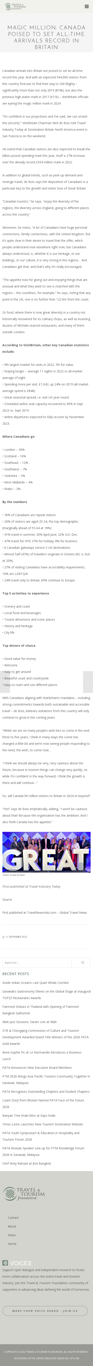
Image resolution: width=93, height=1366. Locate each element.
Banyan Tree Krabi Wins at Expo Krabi (28, 1115)
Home (12, 1244)
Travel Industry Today (44, 886)
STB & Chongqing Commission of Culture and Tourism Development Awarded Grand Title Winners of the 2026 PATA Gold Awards (45, 1037)
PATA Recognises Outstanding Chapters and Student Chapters (46, 1091)
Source (7, 899)
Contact (13, 1218)
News (12, 1235)
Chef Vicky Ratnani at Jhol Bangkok (26, 1163)
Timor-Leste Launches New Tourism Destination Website (42, 1124)
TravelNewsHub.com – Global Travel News (56, 912)
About (12, 1226)
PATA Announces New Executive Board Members (37, 1067)
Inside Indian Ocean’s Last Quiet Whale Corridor (35, 983)
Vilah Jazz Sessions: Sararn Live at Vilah (29, 1022)
